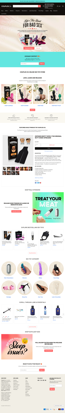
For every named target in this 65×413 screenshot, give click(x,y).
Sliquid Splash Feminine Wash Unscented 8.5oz (45, 317)
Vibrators (12, 10)
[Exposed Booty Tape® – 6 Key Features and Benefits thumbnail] (13, 169)
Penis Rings (41, 10)
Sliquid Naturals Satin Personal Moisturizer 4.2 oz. (32, 317)
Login (59, 6)
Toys (2, 10)
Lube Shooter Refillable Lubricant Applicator (6, 319)
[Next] (63, 240)
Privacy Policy (15, 388)
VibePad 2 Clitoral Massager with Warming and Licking (19, 242)
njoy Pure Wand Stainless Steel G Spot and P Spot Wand (58, 242)
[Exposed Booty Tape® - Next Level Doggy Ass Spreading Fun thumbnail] (9, 173)
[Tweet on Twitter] (37, 182)
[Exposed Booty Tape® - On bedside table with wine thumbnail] (26, 169)
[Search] (39, 6)
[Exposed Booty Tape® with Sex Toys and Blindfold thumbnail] (17, 169)
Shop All (38, 48)
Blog (51, 10)
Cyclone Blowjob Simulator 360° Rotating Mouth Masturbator (32, 245)
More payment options (49, 151)
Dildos (6, 10)
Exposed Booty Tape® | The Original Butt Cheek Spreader (6, 242)
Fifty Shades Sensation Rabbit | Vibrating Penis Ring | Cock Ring (44, 242)
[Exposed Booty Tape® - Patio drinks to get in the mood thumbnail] (22, 169)
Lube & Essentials (33, 10)
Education (55, 10)
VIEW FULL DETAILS (39, 177)
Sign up (42, 63)
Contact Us (15, 383)
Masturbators (24, 10)
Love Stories (3, 13)
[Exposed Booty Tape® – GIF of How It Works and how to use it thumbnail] (9, 169)
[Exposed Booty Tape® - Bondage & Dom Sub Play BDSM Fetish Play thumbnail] (13, 173)
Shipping (15, 380)
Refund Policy (15, 381)
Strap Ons (18, 10)
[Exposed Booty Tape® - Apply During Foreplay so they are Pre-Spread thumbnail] (30, 169)
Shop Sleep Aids (48, 350)
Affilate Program (16, 384)
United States (58, 405)
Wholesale (15, 389)
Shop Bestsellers (29, 48)
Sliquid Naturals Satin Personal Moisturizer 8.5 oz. (57, 317)
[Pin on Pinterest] (40, 182)
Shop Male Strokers (16, 211)
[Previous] (1, 240)
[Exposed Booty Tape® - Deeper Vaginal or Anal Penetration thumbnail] (4, 173)
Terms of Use (15, 386)
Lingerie (47, 10)
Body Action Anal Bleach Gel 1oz (19, 317)
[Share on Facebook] (35, 182)
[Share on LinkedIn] (38, 182)
